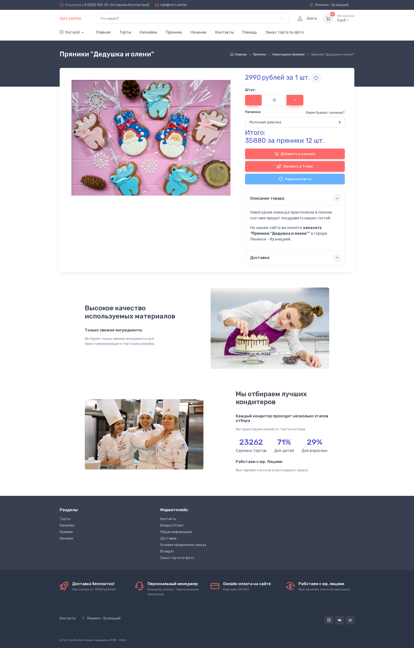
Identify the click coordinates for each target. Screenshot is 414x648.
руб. (345, 18)
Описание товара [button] (267, 198)
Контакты (224, 32)
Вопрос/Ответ (172, 525)
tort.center (70, 18)
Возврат (167, 551)
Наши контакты (298, 179)
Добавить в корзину (298, 154)
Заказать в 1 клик (298, 166)
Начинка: (253, 112)
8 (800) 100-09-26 (99, 5)
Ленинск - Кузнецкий (332, 5)
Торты (125, 32)
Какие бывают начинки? (325, 113)
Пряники (174, 32)
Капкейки (148, 32)
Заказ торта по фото (284, 32)
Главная (103, 32)
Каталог (72, 32)
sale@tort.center (173, 5)
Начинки (198, 32)
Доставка (168, 538)
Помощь (249, 32)
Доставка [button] (259, 257)
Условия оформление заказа (183, 545)
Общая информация (176, 532)
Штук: (250, 90)
